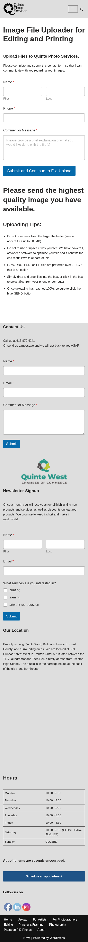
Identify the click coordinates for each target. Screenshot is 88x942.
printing (14, 590)
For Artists (40, 919)
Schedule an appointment (44, 876)
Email (8, 383)
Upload (22, 919)
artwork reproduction (24, 604)
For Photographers (64, 919)
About (41, 929)
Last (49, 98)
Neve (26, 938)
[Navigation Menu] (73, 9)
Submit (11, 444)
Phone (9, 108)
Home (8, 919)
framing (14, 597)
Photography (57, 924)
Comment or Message (20, 130)
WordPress (57, 938)
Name (8, 361)
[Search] (81, 9)
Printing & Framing (31, 924)
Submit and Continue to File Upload (39, 171)
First (6, 98)
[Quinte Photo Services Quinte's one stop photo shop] (15, 9)
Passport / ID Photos (18, 929)
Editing (8, 924)
